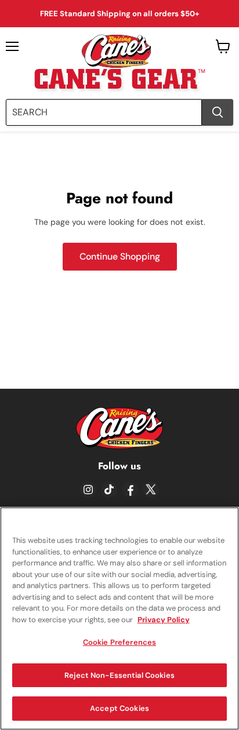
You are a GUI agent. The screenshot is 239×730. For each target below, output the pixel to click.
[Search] (217, 112)
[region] (119, 618)
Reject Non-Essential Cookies (119, 675)
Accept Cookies (119, 708)
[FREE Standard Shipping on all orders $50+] (119, 13)
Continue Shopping (119, 256)
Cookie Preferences (119, 642)
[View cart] (223, 46)
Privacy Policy (163, 620)
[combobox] (104, 112)
